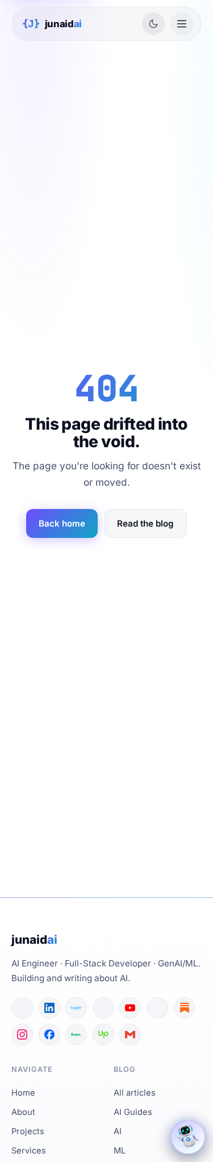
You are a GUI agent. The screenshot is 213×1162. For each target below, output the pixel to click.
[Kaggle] (76, 1008)
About (23, 1112)
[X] (103, 1008)
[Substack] (184, 1008)
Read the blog (145, 523)
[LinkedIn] (49, 1008)
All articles (135, 1093)
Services (28, 1151)
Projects (27, 1131)
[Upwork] (103, 1034)
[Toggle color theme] (153, 23)
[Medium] (157, 1008)
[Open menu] (181, 23)
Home (23, 1093)
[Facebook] (49, 1034)
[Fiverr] (76, 1034)
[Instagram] (22, 1034)
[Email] (130, 1034)
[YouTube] (130, 1008)
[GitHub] (22, 1008)
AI (118, 1131)
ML (120, 1151)
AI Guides (133, 1112)
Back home (62, 523)
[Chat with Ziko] (188, 1137)
